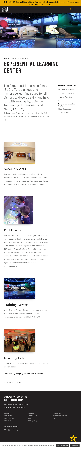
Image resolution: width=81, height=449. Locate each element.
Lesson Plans (65, 113)
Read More (75, 445)
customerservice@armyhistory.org (14, 407)
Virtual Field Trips (66, 97)
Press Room (7, 421)
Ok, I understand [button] (62, 445)
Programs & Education (67, 86)
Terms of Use (57, 413)
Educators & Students (66, 89)
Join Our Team (32, 415)
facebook (13, 429)
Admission (7, 413)
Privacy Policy (32, 421)
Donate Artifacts (9, 418)
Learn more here (44, 4)
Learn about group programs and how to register (23, 373)
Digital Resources (64, 109)
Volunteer (31, 413)
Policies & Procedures (60, 415)
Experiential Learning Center (66, 105)
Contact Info (8, 415)
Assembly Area (15, 382)
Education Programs (65, 101)
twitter (17, 429)
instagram (9, 429)
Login (54, 418)
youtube (5, 429)
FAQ (29, 418)
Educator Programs (67, 93)
